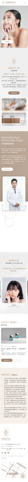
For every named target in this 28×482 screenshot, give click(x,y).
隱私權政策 (3, 458)
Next (25, 203)
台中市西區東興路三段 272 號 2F (12, 444)
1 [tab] (4, 45)
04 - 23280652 (8, 446)
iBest (24, 456)
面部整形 (14, 305)
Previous (3, 203)
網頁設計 (21, 456)
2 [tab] (5, 45)
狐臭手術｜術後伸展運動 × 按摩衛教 (12, 349)
